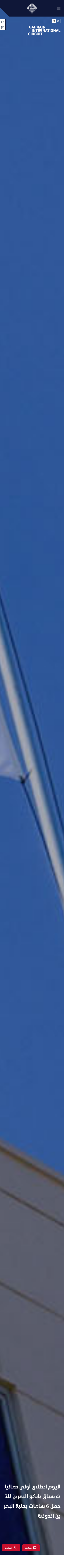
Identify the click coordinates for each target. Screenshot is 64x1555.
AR (54, 21)
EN (58, 21)
